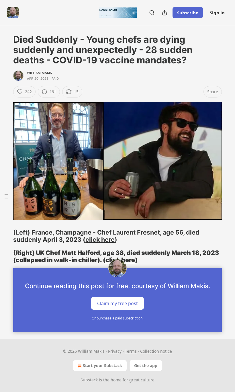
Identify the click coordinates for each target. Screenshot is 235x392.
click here (100, 239)
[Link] (5, 236)
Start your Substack (102, 365)
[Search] (152, 12)
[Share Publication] (164, 12)
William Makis (39, 73)
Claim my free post (117, 303)
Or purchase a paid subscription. (117, 318)
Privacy (115, 351)
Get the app (145, 365)
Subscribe (187, 12)
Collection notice (156, 351)
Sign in (217, 12)
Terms (131, 351)
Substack (89, 380)
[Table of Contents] (6, 196)
